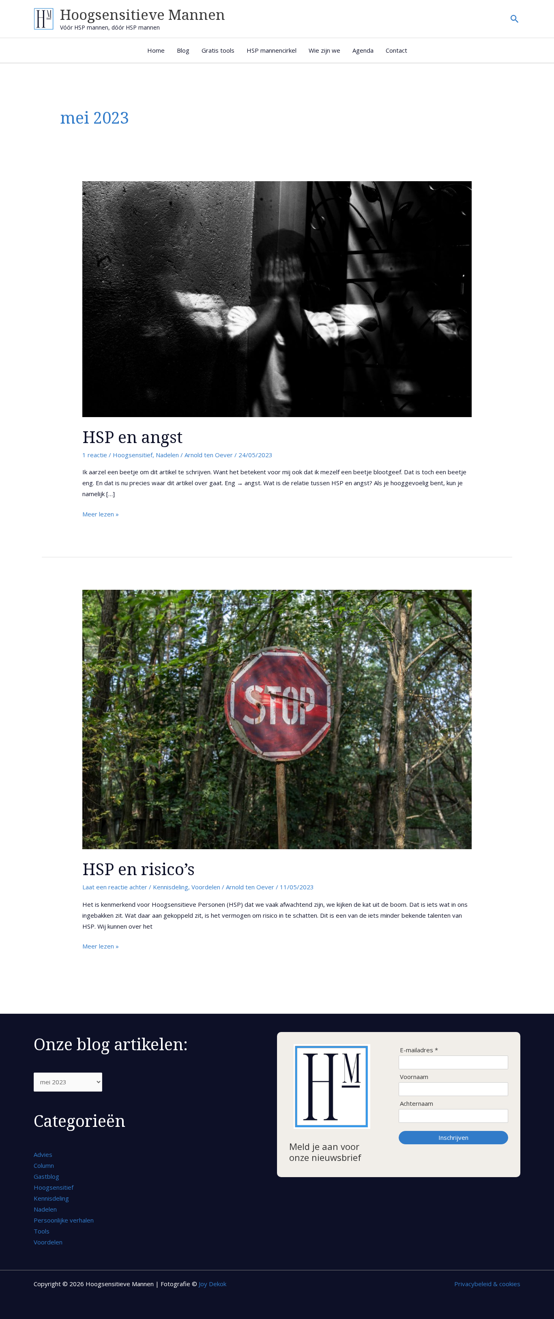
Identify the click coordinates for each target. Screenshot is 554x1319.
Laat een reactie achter (114, 887)
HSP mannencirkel (271, 50)
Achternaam (416, 1103)
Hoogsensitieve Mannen (142, 14)
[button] (514, 18)
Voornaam (414, 1077)
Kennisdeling (170, 887)
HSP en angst (132, 437)
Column (44, 1165)
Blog (183, 50)
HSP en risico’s (138, 869)
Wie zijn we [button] (324, 50)
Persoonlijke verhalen (64, 1220)
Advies (43, 1154)
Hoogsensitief (132, 455)
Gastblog (46, 1176)
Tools (41, 1231)
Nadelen (167, 455)
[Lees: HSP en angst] (277, 298)
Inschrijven (453, 1137)
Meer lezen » (100, 513)
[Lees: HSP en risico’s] (277, 719)
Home (156, 50)
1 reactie (94, 455)
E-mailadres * (419, 1050)
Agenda (363, 50)
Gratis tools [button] (218, 50)
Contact (396, 50)
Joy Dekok (212, 1284)
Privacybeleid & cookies (487, 1284)
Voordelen (205, 887)
